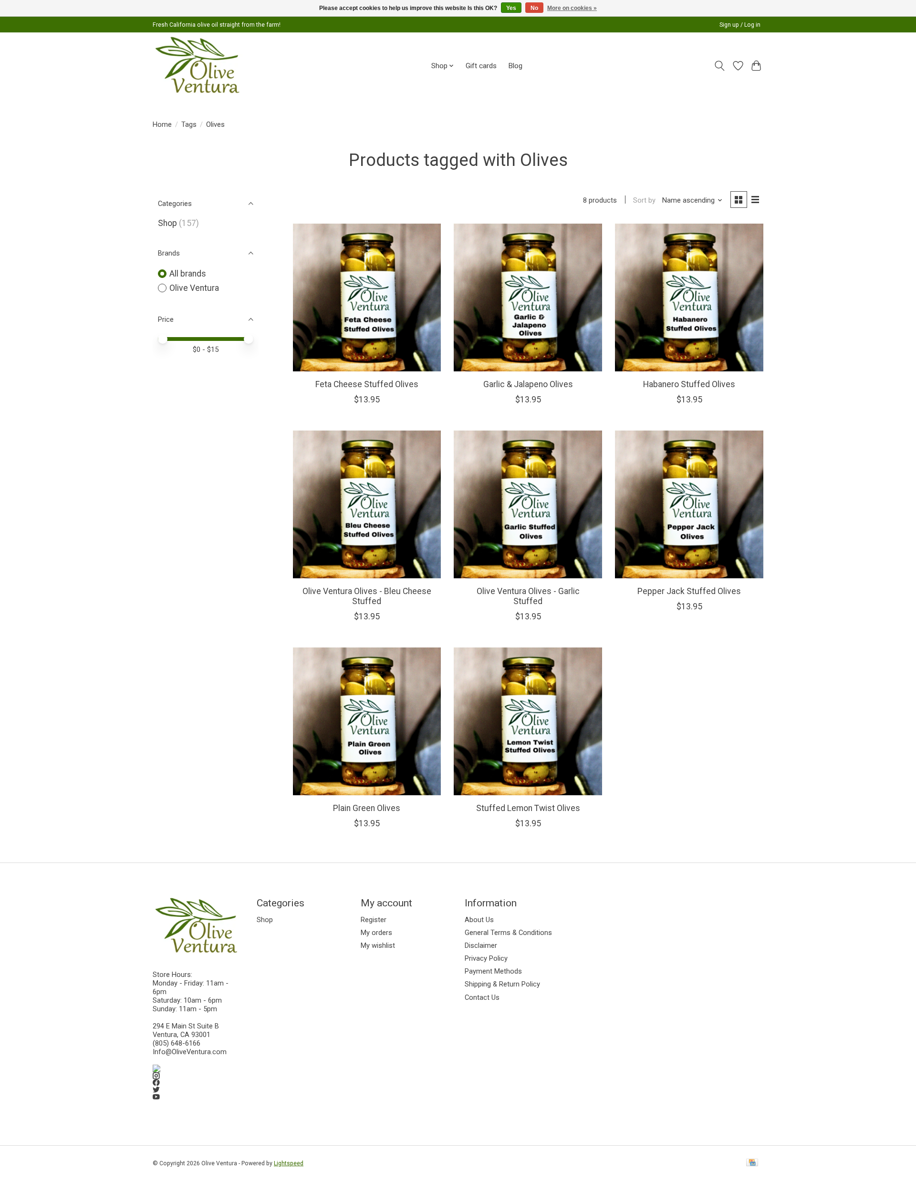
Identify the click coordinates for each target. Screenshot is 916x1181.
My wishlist (378, 945)
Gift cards (481, 66)
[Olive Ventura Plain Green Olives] (367, 721)
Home (162, 124)
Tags (189, 124)
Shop (167, 223)
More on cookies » (572, 8)
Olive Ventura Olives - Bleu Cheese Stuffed (366, 596)
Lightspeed (288, 1163)
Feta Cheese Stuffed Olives (366, 384)
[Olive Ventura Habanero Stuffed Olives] (689, 297)
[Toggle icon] (720, 65)
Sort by (644, 200)
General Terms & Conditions (508, 932)
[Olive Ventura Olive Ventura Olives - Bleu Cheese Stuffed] (367, 504)
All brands (187, 273)
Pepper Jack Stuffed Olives (689, 591)
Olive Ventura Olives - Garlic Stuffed (528, 596)
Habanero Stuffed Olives (689, 384)
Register (373, 919)
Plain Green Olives (366, 808)
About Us (479, 919)
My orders (376, 932)
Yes (511, 8)
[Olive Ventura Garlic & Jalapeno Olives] (528, 297)
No (534, 8)
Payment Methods (493, 971)
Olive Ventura (194, 288)
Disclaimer (481, 945)
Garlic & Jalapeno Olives (528, 384)
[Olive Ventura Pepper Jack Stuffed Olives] (689, 504)
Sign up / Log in (739, 24)
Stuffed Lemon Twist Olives (528, 808)
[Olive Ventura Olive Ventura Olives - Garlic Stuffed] (528, 504)
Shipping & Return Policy (502, 984)
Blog (515, 66)
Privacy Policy (486, 958)
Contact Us (482, 997)
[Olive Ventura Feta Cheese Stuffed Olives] (367, 297)
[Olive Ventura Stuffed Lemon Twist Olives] (528, 721)
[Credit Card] (752, 1163)
